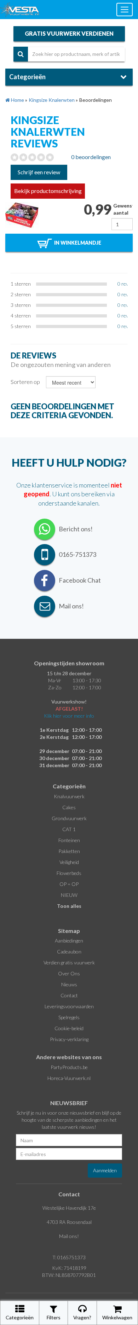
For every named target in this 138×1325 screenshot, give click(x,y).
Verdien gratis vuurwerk (69, 962)
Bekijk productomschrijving (48, 190)
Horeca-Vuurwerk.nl (69, 1078)
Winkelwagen (117, 1317)
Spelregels (69, 1017)
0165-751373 (77, 554)
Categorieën (20, 1317)
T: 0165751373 (69, 1257)
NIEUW (69, 895)
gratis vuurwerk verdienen (69, 33)
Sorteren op (25, 381)
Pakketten (69, 851)
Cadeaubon (69, 951)
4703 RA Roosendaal (69, 1222)
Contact (69, 995)
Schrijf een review (39, 172)
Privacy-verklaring (69, 1039)
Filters (54, 1317)
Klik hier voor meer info (69, 716)
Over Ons (69, 973)
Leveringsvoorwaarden (69, 1006)
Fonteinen (69, 840)
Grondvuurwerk (69, 818)
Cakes (69, 807)
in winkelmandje (76, 243)
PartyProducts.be (69, 1067)
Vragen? (82, 1317)
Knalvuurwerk (69, 796)
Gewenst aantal (123, 209)
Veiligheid (69, 862)
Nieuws (69, 984)
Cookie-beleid (69, 1028)
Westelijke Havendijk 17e (69, 1208)
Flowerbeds (69, 873)
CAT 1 (69, 829)
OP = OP (69, 884)
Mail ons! (69, 1236)
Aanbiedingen (69, 941)
